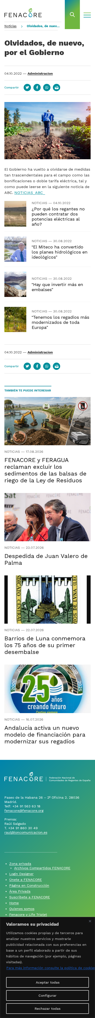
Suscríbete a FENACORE (29, 897)
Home (14, 903)
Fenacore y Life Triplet (28, 914)
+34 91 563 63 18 (26, 806)
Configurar (47, 995)
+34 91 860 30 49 (23, 828)
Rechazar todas (47, 1008)
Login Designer (21, 874)
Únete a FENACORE (25, 880)
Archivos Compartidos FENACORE (42, 868)
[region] (47, 967)
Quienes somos (21, 909)
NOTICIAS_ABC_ (29, 192)
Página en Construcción (29, 885)
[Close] (90, 921)
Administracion (40, 73)
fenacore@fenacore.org (23, 810)
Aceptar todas (47, 982)
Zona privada (20, 864)
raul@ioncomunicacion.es (25, 832)
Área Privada (19, 891)
